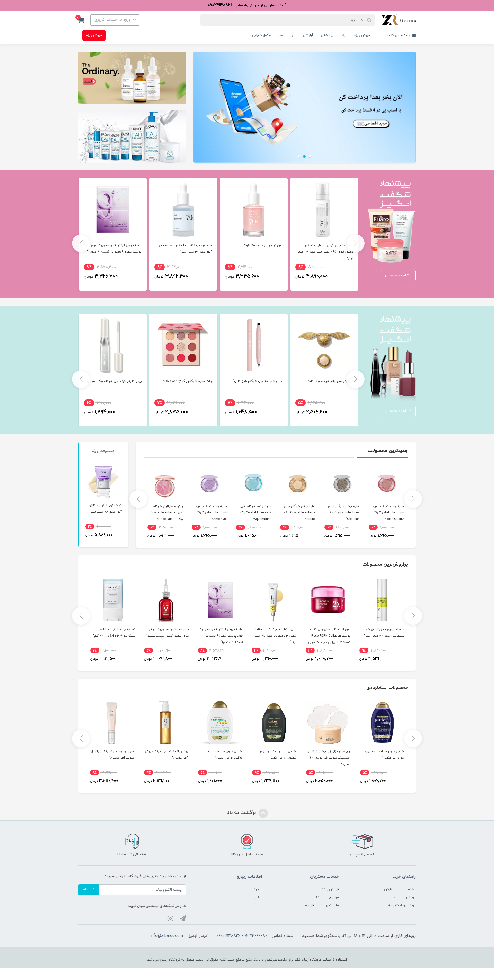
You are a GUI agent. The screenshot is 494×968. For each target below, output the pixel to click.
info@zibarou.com (166, 936)
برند (344, 35)
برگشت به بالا (241, 812)
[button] (84, 20)
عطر (281, 35)
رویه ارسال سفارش (401, 897)
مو (293, 35)
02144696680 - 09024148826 (242, 936)
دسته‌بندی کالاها (399, 35)
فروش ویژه (362, 35)
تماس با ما (254, 897)
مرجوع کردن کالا (327, 897)
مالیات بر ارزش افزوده (322, 905)
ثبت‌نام (88, 889)
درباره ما (256, 889)
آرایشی (308, 35)
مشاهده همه (400, 275)
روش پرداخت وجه (402, 905)
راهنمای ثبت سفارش (400, 889)
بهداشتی (327, 35)
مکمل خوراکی (261, 35)
